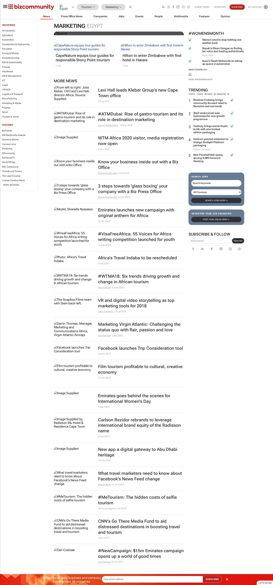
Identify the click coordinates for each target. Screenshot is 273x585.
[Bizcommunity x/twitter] (168, 7)
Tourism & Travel (10, 116)
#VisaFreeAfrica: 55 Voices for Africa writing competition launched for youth (136, 236)
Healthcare (7, 71)
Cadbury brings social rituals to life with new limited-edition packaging (210, 129)
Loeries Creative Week (13, 180)
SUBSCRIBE (212, 579)
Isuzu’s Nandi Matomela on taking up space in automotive (222, 62)
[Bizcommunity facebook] (173, 7)
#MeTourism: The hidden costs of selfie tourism (137, 500)
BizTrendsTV (8, 157)
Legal (5, 85)
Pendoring (7, 148)
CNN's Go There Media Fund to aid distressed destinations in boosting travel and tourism (139, 527)
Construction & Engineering (15, 44)
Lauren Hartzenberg (108, 125)
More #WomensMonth (200, 79)
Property (6, 107)
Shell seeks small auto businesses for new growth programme (209, 116)
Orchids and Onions (12, 171)
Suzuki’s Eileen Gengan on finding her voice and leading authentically (223, 50)
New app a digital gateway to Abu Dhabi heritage (137, 452)
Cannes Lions (9, 144)
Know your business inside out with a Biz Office (138, 164)
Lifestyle (6, 89)
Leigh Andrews (105, 311)
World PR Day (8, 162)
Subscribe (238, 241)
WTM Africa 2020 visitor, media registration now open (141, 140)
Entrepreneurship (10, 58)
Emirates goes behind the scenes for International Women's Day (134, 398)
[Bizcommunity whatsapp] (188, 7)
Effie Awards (8, 153)
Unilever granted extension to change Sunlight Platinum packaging (210, 142)
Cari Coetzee (104, 287)
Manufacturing (9, 98)
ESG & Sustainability (12, 62)
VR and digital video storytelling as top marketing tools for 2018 (136, 303)
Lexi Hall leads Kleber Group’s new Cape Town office (138, 93)
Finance (6, 67)
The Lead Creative (11, 176)
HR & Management (11, 76)
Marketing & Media (11, 103)
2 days (191, 94)
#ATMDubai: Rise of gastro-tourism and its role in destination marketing (140, 117)
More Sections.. (11, 185)
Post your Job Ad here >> (216, 219)
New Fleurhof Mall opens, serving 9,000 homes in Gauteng (208, 158)
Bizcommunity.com (107, 173)
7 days (199, 94)
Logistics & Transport (12, 94)
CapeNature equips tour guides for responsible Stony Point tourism (85, 57)
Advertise (219, 7)
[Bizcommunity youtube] (183, 7)
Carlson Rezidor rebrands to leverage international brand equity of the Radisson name (139, 425)
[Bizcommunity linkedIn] (163, 7)
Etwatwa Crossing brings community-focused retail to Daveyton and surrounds (210, 103)
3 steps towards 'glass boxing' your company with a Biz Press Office (133, 189)
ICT (3, 80)
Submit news (202, 7)
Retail (5, 112)
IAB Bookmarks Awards (13, 135)
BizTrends (7, 130)
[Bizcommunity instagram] (178, 7)
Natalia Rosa (104, 484)
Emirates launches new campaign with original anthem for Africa (136, 212)
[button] (131, 7)
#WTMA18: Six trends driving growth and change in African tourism (139, 279)
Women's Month (10, 139)
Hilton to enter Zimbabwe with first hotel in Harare (152, 57)
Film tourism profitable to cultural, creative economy (140, 369)
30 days (208, 94)
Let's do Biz (265, 583)
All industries (8, 30)
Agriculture (7, 35)
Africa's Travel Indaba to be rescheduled (137, 257)
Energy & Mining (10, 53)
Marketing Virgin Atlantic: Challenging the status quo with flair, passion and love (139, 327)
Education (7, 49)
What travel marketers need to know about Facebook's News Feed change (140, 476)
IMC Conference (10, 167)
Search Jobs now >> (216, 200)
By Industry (220, 94)
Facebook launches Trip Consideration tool (140, 348)
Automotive (8, 39)
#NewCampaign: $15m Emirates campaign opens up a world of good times (141, 553)
